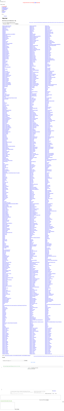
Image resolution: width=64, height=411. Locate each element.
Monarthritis (4, 314)
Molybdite (46, 257)
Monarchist (46, 312)
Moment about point (33, 263)
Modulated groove (5, 37)
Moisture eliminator (5, 132)
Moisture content (47, 124)
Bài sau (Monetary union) (60, 22)
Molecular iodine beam (5, 220)
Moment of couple (5, 274)
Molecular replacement (33, 227)
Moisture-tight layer (48, 116)
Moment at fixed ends (5, 266)
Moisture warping (32, 155)
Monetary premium (48, 345)
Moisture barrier (32, 121)
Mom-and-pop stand (48, 259)
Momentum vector (5, 302)
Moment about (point (5, 263)
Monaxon (31, 320)
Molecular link (32, 222)
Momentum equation (5, 300)
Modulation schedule (5, 57)
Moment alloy (47, 263)
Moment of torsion (5, 283)
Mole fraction (47, 201)
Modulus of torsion (48, 83)
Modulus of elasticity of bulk (34, 75)
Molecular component (48, 208)
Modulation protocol (33, 56)
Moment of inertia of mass (33, 279)
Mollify (3, 241)
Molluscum (4, 244)
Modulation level (32, 53)
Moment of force (32, 276)
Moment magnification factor (34, 272)
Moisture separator (32, 151)
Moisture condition (48, 123)
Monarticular (31, 314)
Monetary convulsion (5, 334)
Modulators (31, 62)
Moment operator (4, 284)
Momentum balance (32, 298)
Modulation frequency (5, 51)
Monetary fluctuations (48, 338)
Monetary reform (4, 347)
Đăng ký (3, 12)
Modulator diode (47, 60)
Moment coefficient (32, 268)
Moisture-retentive (5, 116)
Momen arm (4, 261)
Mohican (31, 92)
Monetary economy (48, 336)
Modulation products (5, 56)
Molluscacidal (32, 242)
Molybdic (31, 257)
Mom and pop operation (33, 260)
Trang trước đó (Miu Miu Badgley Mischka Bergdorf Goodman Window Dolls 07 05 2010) (45, 22)
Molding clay (32, 191)
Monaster (46, 314)
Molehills (31, 235)
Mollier (46, 239)
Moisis (3, 99)
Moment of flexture (48, 275)
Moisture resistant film (5, 148)
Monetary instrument (33, 341)
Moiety (31, 96)
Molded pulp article (5, 189)
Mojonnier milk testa (33, 161)
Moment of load (47, 279)
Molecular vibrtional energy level (7, 232)
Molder (46, 189)
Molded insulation (5, 188)
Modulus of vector (5, 85)
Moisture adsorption (5, 120)
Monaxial (3, 320)
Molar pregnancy (32, 166)
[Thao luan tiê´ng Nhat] (31, 368)
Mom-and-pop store (5, 260)
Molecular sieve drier (33, 229)
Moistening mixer (5, 108)
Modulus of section (5, 81)
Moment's (46, 261)
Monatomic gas (4, 317)
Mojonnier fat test (5, 161)
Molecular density (32, 210)
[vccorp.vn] (54, 390)
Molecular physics (47, 225)
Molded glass (4, 187)
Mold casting (31, 173)
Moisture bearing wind (48, 121)
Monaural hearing (47, 318)
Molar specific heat (5, 167)
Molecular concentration (33, 209)
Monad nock (31, 306)
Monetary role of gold (33, 349)
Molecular (46, 202)
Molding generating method (49, 193)
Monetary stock (32, 351)
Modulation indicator (48, 52)
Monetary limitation (32, 342)
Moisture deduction (48, 128)
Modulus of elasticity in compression (50, 74)
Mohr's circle (47, 92)
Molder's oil (4, 190)
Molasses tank (32, 171)
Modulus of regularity (33, 79)
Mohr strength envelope (33, 95)
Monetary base (4, 332)
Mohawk (3, 92)
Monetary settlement (5, 350)
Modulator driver (4, 61)
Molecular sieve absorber (48, 228)
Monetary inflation (5, 341)
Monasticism (4, 316)
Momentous (47, 296)
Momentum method (32, 300)
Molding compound (5, 192)
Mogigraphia (31, 89)
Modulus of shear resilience (6, 82)
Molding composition (48, 191)
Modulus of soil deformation (6, 83)
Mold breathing (47, 172)
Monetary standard (5, 351)
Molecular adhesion (48, 204)
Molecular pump (32, 226)
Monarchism (31, 312)
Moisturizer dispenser (5, 159)
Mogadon (46, 88)
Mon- (3, 304)
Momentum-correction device (6, 298)
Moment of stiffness (48, 282)
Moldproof (46, 199)
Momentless (4, 295)
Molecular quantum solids (49, 226)
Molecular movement (48, 224)
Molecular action (32, 204)
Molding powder (4, 196)
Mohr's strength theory (33, 94)
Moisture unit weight (33, 153)
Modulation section (48, 57)
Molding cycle (32, 192)
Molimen (3, 238)
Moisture (46, 109)
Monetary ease (32, 336)
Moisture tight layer (5, 152)
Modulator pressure (32, 61)
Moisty (31, 159)
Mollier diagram (4, 240)
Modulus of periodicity (48, 78)
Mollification (31, 240)
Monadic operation (48, 307)
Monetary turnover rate (48, 353)
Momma (3, 303)
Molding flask (32, 193)
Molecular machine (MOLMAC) (7, 223)
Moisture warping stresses (49, 155)
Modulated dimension (48, 36)
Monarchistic (4, 313)
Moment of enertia (32, 275)
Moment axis (47, 266)
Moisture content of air (33, 127)
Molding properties (5, 197)
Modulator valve (47, 61)
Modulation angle (32, 46)
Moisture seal (47, 150)
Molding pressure (47, 196)
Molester (3, 237)
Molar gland (4, 165)
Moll (30, 238)
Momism (46, 302)
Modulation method (5, 54)
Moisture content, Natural (6, 125)
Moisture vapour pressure (6, 154)
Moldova (31, 199)
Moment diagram (32, 269)
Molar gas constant (48, 164)
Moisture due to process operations (35, 131)
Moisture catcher (47, 122)
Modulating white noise (5, 44)
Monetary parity (47, 344)
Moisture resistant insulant (33, 148)
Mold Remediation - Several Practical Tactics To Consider (11, 172)
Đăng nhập (4, 11)
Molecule (46, 233)
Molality (3, 163)
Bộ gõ (3, 10)
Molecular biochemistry (33, 206)
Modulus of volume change (34, 85)
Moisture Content (32, 117)
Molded (46, 184)
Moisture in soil (47, 135)
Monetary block (47, 332)
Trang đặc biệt (4, 9)
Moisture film (4, 134)
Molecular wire (4, 233)
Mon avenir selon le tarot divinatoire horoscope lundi (53, 304)
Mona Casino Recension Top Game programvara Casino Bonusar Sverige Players (14, 305)
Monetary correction (33, 334)
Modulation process (32, 55)
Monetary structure (5, 352)
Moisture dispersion (5, 130)
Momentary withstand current (49, 294)
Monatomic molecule (33, 317)
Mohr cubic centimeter (5, 95)
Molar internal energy (48, 165)
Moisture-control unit (5, 111)
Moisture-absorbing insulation (6, 110)
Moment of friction (32, 277)
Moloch (31, 247)
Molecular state (32, 231)
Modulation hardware (5, 52)
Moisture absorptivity (33, 119)
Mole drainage (32, 201)
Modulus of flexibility (48, 76)
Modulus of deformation (48, 73)
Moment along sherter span (6, 264)
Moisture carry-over (32, 122)
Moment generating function (34, 271)
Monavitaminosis (47, 319)
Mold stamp (4, 183)
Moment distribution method (6, 270)
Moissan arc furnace (33, 99)
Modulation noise (32, 54)
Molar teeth (31, 167)
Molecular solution (5, 230)
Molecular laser (32, 220)
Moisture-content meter (48, 110)
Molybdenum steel (5, 257)
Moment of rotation (5, 281)
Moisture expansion (32, 133)
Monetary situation (32, 350)
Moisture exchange (5, 133)
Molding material (47, 194)
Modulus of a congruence (6, 72)
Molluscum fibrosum (5, 245)
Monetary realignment (48, 346)
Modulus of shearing (33, 82)
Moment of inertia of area (49, 278)
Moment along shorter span (34, 264)
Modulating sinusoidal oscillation (50, 42)
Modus (3, 87)
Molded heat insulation (33, 187)
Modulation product (48, 55)
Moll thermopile (47, 238)
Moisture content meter (33, 126)
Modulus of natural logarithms (34, 78)
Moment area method (5, 265)
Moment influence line (48, 271)
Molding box (4, 191)
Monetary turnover (32, 353)
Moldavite (46, 183)
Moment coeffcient (5, 268)
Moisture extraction (48, 133)
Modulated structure (33, 39)
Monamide (46, 309)
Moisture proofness (32, 145)
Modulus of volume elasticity (49, 85)
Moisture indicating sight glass (49, 136)
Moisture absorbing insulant (34, 118)
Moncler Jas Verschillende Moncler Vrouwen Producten (53, 321)
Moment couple (47, 268)
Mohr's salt (46, 93)
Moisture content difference (6, 126)
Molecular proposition (5, 226)
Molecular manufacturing (33, 223)
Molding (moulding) (48, 190)
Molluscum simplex (48, 245)
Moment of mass (4, 280)
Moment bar (31, 267)
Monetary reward (4, 349)
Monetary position (32, 345)
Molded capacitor (47, 185)
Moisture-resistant (5, 114)
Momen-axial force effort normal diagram (51, 260)
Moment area (47, 264)
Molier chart (47, 237)
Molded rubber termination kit (34, 189)
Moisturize (31, 158)
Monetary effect (4, 337)
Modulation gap (32, 51)
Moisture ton (31, 152)
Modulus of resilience (48, 79)
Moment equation (47, 270)
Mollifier (46, 240)
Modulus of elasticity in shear (6, 75)
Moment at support (32, 266)
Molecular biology (47, 206)
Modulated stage (4, 39)
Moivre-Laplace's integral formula (7, 160)
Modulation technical (33, 58)
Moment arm (31, 265)
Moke (46, 161)
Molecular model (4, 224)
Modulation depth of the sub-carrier (35, 49)
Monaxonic (46, 320)
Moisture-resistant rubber (6, 115)
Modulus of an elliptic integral (34, 72)
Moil (45, 96)
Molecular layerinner (48, 221)
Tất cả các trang (31, 22)
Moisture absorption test (5, 119)
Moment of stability (32, 282)
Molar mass (4, 166)
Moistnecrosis (4, 109)
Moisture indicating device (33, 136)
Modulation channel (48, 47)
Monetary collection (5, 333)
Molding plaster (47, 195)
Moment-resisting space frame (6, 262)
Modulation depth (5, 49)
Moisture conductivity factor (34, 124)
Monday (46, 322)
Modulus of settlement (33, 81)
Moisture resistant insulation (49, 148)
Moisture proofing (5, 145)
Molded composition (5, 186)
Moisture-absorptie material (34, 110)
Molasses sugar (4, 171)
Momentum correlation (5, 299)
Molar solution (47, 166)
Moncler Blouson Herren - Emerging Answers (36, 321)
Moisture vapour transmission (49, 154)
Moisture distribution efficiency (49, 130)
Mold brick (4, 173)
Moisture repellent (47, 146)
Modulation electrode (48, 49)
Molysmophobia (4, 259)
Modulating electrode (33, 41)
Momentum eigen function (49, 299)
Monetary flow (32, 338)
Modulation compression (33, 48)
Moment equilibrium (5, 271)
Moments (31, 297)
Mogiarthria (4, 89)
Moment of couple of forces (34, 274)
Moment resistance (48, 284)
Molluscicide (4, 243)
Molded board (4, 185)
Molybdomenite (4, 258)
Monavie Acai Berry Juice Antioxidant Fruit (36, 319)
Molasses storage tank (48, 170)
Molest (31, 236)
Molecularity (31, 233)
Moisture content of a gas (48, 126)
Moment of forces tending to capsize (7, 277)
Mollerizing (31, 239)
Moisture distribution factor (6, 131)
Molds (3, 200)
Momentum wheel (32, 302)
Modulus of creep (32, 73)
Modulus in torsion (5, 71)
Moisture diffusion (47, 129)
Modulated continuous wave (6, 36)
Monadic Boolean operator (34, 307)
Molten (31, 248)
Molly (46, 246)
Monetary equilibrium (33, 337)
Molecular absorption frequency (34, 203)
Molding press (32, 196)
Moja (30, 160)
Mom (30, 259)
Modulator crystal (32, 60)
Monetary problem (32, 346)
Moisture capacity (5, 122)
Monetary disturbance (5, 336)
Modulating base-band (48, 40)
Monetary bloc (32, 332)
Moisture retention (32, 149)
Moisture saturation (32, 150)
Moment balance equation (6, 267)
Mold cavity (47, 173)
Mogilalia (46, 89)
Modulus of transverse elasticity (34, 84)
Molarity (3, 168)
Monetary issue (47, 341)
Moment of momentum (33, 280)
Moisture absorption (48, 118)
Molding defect (47, 192)
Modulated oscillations (33, 38)
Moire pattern (47, 98)
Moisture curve (32, 128)
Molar (30, 163)
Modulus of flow (4, 77)
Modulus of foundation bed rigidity (50, 77)
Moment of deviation (5, 275)
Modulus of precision (5, 79)
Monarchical (4, 312)
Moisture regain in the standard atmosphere (8, 146)
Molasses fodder (32, 169)
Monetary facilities (5, 338)
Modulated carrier (32, 35)
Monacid (31, 305)
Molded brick (32, 185)
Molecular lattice (47, 220)
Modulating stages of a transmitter (7, 43)
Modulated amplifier (33, 34)
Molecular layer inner (5, 221)
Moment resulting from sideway (7, 285)
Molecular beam (32, 205)
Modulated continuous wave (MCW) (35, 36)
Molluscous (31, 243)
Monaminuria (32, 310)
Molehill (3, 235)
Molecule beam (4, 234)
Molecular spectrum (48, 230)
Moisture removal (32, 146)
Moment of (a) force (48, 272)
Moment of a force (32, 273)
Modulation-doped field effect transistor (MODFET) (52, 44)
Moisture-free (32, 111)
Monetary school (47, 349)
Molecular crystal (4, 210)
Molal (30, 162)
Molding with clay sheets (48, 198)
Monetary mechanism (48, 343)
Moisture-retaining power (49, 115)
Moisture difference (32, 129)
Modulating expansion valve (49, 41)
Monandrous (47, 310)
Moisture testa (47, 151)
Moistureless (4, 157)
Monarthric (46, 313)
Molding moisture (5, 195)
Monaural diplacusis (33, 318)
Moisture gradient (47, 134)
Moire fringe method (33, 98)
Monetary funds (4, 339)
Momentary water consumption (34, 294)
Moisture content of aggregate (6, 127)
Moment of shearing (48, 281)
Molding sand (32, 197)
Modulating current (5, 41)
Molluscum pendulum (33, 245)
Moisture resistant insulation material (7, 149)
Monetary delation (5, 335)
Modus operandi (32, 87)
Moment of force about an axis (49, 276)
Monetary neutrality (32, 344)
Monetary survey (32, 352)
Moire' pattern (32, 97)
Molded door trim (47, 186)
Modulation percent (48, 54)
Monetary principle (5, 346)
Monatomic (46, 316)
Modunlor (46, 86)
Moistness (31, 109)
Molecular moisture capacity (34, 224)
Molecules (46, 234)
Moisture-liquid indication (49, 112)
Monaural (3, 318)
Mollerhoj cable (4, 239)
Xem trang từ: (4, 22)
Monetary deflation (48, 334)
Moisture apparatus (5, 121)
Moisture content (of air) (48, 125)
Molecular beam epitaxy (48, 205)
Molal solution (47, 162)
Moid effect (4, 96)
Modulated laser (47, 37)
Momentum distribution (33, 299)
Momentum (46, 297)
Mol (3, 162)
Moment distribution (48, 269)
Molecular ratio (4, 227)
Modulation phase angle (5, 55)
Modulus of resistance (5, 80)
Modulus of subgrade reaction (34, 83)
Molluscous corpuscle (48, 243)
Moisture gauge (32, 134)
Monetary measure (32, 343)
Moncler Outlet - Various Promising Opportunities (9, 322)
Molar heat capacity (32, 165)
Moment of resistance (48, 280)
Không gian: (5, 23)
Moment (31, 261)
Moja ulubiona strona (48, 160)
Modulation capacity (33, 47)
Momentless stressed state (49, 295)
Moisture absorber (47, 117)
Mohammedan (4, 91)
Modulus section (32, 86)
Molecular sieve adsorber (6, 229)
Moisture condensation (33, 123)
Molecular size (47, 229)
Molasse (31, 168)
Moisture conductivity (5, 124)
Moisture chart (4, 123)
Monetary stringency (48, 351)
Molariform (46, 167)
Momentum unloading (48, 301)
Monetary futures (32, 339)
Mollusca (3, 242)
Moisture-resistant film (33, 114)
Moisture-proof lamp (33, 113)
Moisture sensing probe (5, 151)
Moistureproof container (33, 157)
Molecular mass (47, 223)
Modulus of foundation (33, 77)
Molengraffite (47, 235)
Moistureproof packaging (48, 157)
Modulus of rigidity (32, 80)
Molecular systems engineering (49, 231)
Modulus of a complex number (49, 71)
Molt (3, 248)
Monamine (4, 310)
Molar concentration (5, 164)
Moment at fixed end (48, 265)
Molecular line (4, 222)
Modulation (31, 44)
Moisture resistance (5, 147)
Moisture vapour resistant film (34, 154)
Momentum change (48, 298)
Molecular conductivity (48, 209)
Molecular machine (48, 222)
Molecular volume (32, 232)
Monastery (4, 315)
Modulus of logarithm (5, 78)
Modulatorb (4, 62)
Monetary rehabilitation (33, 347)
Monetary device (32, 335)
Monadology (4, 309)
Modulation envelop (5, 50)
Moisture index (4, 136)
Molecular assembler (5, 205)
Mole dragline (4, 201)
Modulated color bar (48, 35)
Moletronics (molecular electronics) (35, 237)
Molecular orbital (32, 225)
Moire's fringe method (48, 97)
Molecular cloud (47, 207)
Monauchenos (47, 317)
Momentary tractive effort (6, 294)
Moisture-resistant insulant (49, 114)
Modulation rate (47, 56)
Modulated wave (47, 39)
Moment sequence (32, 285)
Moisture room (47, 149)
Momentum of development (49, 300)
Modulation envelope (33, 50)
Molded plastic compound (33, 188)
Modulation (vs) (4, 45)
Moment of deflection (48, 274)
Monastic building (47, 315)
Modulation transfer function (49, 58)
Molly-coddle (4, 247)
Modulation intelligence (5, 53)
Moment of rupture (32, 281)
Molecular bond (4, 207)
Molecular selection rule (5, 228)
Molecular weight (47, 232)
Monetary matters (5, 343)
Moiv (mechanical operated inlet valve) (51, 159)
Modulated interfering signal (34, 37)
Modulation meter (47, 53)
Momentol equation (32, 296)
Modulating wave (32, 43)
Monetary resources (32, 348)
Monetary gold (4, 340)
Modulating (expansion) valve (34, 40)
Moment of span (4, 282)
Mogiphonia (4, 90)
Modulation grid (47, 51)
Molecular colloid (5, 208)
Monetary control (32, 333)
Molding (31, 190)
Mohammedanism (47, 91)
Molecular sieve (32, 228)
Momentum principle (5, 301)
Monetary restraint (47, 348)
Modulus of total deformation (6, 84)
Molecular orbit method (5, 225)
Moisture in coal (32, 135)
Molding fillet (4, 193)
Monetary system (47, 352)
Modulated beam (47, 34)
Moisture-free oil (47, 111)
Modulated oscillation (5, 38)
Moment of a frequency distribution (50, 273)
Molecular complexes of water (34, 208)
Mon (45, 303)
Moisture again (32, 120)
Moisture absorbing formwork (6, 118)
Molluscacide (47, 242)
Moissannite (47, 99)
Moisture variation (5, 155)
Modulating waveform (48, 43)
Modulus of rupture (48, 80)
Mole (30, 200)
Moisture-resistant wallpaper (34, 115)
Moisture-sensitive (32, 116)
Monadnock (47, 308)
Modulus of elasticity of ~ (6, 76)
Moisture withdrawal (5, 156)
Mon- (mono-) (32, 304)
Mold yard (31, 183)
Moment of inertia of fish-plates (7, 279)
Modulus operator (5, 86)
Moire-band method (5, 98)
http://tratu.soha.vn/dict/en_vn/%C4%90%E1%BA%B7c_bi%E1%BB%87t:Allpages (17, 355)
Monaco (46, 305)
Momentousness (4, 297)
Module (46, 62)
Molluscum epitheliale (48, 244)
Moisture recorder (47, 145)
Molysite (46, 258)
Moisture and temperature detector (50, 120)
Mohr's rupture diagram (33, 93)
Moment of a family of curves (6, 273)
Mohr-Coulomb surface (48, 94)
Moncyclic (31, 322)
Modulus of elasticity (33, 74)
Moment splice (47, 285)
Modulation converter (48, 48)
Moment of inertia (5, 278)
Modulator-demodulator (33, 59)
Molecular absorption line (49, 203)
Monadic (46, 306)
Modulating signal (32, 42)
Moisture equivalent (48, 132)
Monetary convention (48, 333)
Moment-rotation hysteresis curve (34, 262)
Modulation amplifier (5, 46)
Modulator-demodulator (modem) (50, 59)
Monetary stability (47, 350)
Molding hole (4, 194)
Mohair (46, 90)
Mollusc (46, 241)
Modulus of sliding (48, 82)
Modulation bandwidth (5, 47)
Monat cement (32, 316)
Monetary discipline (48, 335)
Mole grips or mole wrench (6, 202)
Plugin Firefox (4, 7)
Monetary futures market (48, 339)
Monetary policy (4, 345)
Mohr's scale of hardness (6, 94)
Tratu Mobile (4, 6)
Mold (46, 171)
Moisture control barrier (5, 128)
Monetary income (47, 340)
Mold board (31, 172)
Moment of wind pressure (49, 283)
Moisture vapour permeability (49, 153)
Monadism (31, 308)
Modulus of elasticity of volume (49, 75)
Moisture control (47, 127)
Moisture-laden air (32, 112)
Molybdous (31, 258)
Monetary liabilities (5, 342)
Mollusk (31, 246)
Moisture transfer (4, 153)
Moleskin (3, 236)
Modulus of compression (48, 72)
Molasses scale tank (32, 170)
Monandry (3, 311)
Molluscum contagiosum (33, 244)
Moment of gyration (48, 277)
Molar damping (32, 164)
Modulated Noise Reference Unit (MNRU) (8, 34)
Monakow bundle (32, 309)
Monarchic (46, 311)
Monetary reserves (5, 348)
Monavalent (4, 319)
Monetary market (47, 342)
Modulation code (4, 48)
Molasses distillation (5, 169)
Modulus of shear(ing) (48, 81)
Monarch (31, 311)
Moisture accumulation (48, 119)
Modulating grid (4, 42)
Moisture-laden (4, 112)
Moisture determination (5, 129)
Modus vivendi (47, 87)
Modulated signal (47, 38)
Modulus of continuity (5, 73)
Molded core (31, 186)
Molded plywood (47, 188)
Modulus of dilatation (5, 74)
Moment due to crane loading (34, 270)
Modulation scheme (32, 57)
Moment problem (32, 284)
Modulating (4, 40)
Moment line (4, 272)
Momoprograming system (33, 303)
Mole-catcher (47, 200)
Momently (3, 296)
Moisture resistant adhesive (34, 147)
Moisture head (4, 135)
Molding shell (47, 197)
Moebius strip (4, 88)
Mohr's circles (4, 93)
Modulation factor (47, 50)
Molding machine (32, 194)
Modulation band (47, 46)
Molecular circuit (32, 207)
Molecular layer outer (33, 221)
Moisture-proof (4, 113)
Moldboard (4, 184)
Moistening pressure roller (33, 108)
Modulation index (32, 52)
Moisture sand (4, 150)
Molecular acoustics (5, 204)
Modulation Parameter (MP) (34, 45)
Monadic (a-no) (4, 307)
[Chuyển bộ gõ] (0, 0)
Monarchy (31, 313)
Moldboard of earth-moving (34, 184)
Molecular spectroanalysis (33, 230)
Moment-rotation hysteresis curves (50, 262)
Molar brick (46, 163)
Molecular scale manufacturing (49, 227)
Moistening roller (47, 108)
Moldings (3, 199)
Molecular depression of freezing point (50, 210)
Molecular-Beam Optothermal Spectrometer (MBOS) (10, 203)
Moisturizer (46, 158)
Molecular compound (5, 209)
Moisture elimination (48, 131)
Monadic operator (5, 308)
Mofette (31, 88)
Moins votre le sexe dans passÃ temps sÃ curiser (9, 97)
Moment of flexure (5, 276)
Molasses (46, 168)
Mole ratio (31, 202)
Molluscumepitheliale (5, 246)
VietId (35, 2)
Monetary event (47, 337)
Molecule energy (32, 234)
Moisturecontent (47, 156)
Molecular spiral (4, 231)
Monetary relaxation (48, 347)
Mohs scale (46, 95)
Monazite (3, 321)
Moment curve (4, 269)
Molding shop (4, 198)
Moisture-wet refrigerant (6, 117)
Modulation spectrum (5, 58)
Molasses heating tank (48, 169)
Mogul (31, 90)
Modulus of (31, 71)
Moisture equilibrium (33, 132)
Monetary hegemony (33, 340)
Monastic (31, 315)
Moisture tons (47, 152)
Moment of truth (32, 283)
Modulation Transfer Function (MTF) (50, 45)
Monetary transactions (5, 353)
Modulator (3, 59)
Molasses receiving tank (5, 170)
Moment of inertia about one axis (34, 278)
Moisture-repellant (47, 113)
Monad (3, 306)
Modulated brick (4, 35)
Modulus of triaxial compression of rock (51, 84)
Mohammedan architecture (33, 91)
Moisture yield (32, 156)
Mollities (31, 241)
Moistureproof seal (5, 158)
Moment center (47, 267)
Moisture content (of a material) (34, 125)
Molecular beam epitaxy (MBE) (7, 206)
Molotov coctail (47, 247)
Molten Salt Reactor (48, 248)
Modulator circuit (4, 60)
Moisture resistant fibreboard (49, 147)
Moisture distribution (33, 130)
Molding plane (32, 195)
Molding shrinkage (32, 198)
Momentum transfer (32, 301)
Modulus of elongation (33, 76)
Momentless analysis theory (34, 295)
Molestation (46, 236)
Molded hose (47, 187)
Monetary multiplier (5, 344)
